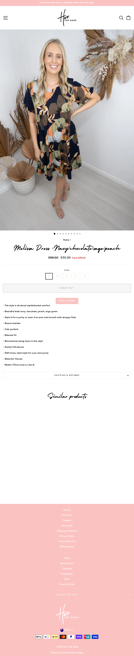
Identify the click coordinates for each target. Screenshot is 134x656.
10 (57, 276)
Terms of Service (67, 542)
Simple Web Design (73, 653)
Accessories (67, 574)
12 (66, 276)
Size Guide (67, 301)
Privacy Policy (66, 536)
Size (67, 270)
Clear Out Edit (67, 584)
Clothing (67, 569)
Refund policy (67, 547)
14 (75, 276)
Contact (67, 521)
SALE (67, 579)
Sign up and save (67, 595)
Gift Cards (67, 515)
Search (67, 510)
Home (66, 240)
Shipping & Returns (66, 375)
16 (84, 276)
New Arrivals (67, 563)
